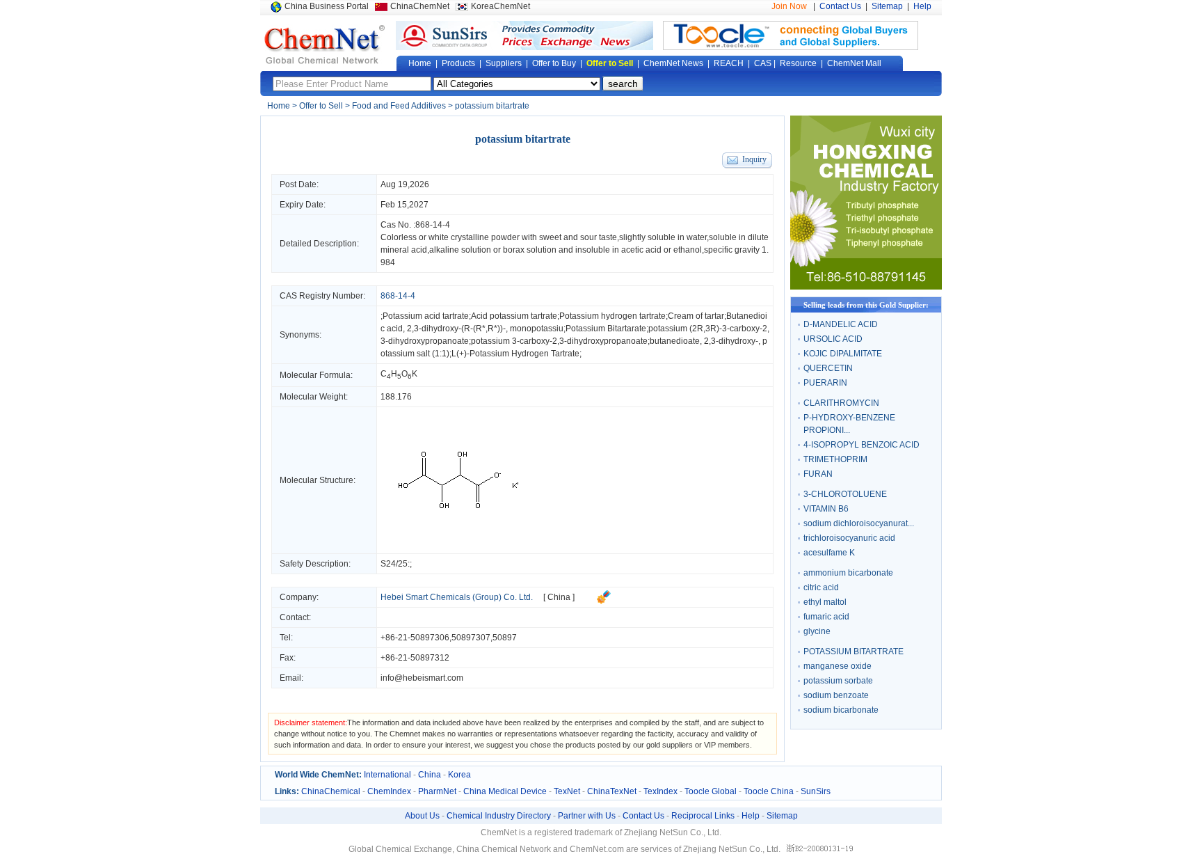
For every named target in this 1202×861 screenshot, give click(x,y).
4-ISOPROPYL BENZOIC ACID (861, 445)
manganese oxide (837, 666)
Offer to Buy (554, 63)
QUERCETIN (828, 368)
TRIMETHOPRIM (835, 459)
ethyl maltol (825, 602)
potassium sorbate (838, 681)
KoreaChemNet (500, 6)
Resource (798, 63)
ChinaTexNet (611, 791)
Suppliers (504, 63)
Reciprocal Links (703, 816)
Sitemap (887, 6)
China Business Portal (327, 6)
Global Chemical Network (325, 44)
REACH (729, 63)
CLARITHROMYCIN (841, 403)
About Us (422, 816)
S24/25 (394, 564)
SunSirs (816, 791)
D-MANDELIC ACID (840, 324)
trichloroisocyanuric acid (849, 538)
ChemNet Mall (854, 63)
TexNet (567, 791)
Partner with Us (587, 816)
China (429, 775)
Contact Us (840, 6)
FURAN (818, 474)
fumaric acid (826, 617)
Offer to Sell (609, 63)
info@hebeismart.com (421, 678)
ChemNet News (673, 63)
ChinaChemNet (419, 6)
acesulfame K (829, 553)
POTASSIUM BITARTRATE (853, 651)
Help (922, 6)
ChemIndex (389, 791)
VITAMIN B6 (826, 509)
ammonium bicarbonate (848, 573)
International (387, 775)
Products (458, 63)
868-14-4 (432, 225)
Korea (459, 775)
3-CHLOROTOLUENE (845, 494)
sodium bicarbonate (841, 710)
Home (419, 63)
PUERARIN (825, 383)
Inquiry (754, 159)
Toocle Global (710, 791)
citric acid (821, 587)
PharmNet (437, 791)
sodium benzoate (836, 695)
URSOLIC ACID (833, 339)
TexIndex (660, 791)
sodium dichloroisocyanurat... (858, 523)
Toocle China (769, 791)
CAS (762, 63)
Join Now (789, 6)
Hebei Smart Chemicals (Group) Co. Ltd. (456, 597)
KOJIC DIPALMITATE (842, 353)
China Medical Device (505, 791)
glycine (817, 631)
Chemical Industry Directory (499, 816)
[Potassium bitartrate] (458, 547)
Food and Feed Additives (399, 106)
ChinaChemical (330, 791)
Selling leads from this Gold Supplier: (866, 305)
